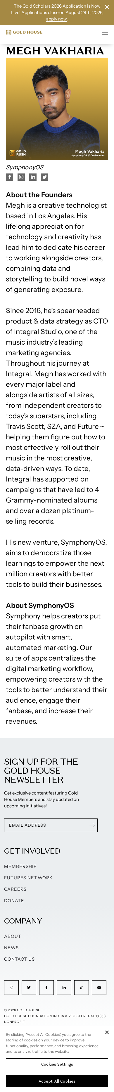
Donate (14, 900)
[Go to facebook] (46, 987)
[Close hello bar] (107, 6)
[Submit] (92, 825)
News (11, 947)
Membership (20, 866)
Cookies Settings (57, 1064)
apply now (56, 19)
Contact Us (19, 959)
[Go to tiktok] (81, 987)
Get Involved (32, 850)
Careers (15, 889)
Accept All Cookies (57, 1081)
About (12, 936)
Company (23, 920)
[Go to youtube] (99, 987)
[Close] (107, 1032)
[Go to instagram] (11, 987)
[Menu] (105, 32)
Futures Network (28, 878)
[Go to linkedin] (64, 987)
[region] (57, 1059)
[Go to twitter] (29, 987)
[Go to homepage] (24, 32)
